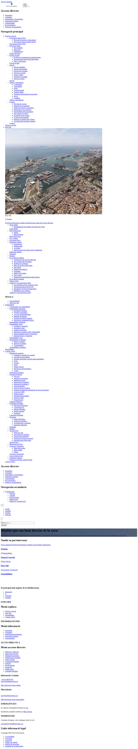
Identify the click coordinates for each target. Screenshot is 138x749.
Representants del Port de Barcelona (26, 59)
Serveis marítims (19, 67)
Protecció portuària (20, 421)
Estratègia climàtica (20, 311)
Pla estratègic (18, 48)
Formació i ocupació (21, 326)
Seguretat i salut (19, 328)
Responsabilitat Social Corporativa (25, 334)
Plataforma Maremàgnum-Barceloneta (27, 277)
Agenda (12, 495)
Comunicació (9, 492)
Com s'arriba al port (16, 456)
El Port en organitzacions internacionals (27, 57)
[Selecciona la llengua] (2, 505)
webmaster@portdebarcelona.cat (12, 724)
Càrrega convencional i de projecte (25, 94)
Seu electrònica (10, 25)
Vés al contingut (6, 2)
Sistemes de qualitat (20, 77)
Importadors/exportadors (13, 634)
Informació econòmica (21, 382)
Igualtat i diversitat (20, 330)
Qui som (17, 376)
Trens (16, 365)
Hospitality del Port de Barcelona (25, 289)
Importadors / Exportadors (14, 19)
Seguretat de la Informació (14, 746)
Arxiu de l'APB (19, 392)
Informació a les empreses (22, 110)
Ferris (16, 88)
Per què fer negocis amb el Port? (25, 42)
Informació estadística (21, 384)
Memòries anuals (19, 380)
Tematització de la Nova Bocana (25, 260)
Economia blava (14, 240)
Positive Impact (19, 411)
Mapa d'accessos (19, 448)
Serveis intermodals (20, 69)
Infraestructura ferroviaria (22, 440)
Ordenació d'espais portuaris (23, 438)
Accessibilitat (9, 736)
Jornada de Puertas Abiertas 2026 (20, 460)
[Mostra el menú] (28, 6)
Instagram (8, 592)
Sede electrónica (19, 386)
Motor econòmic (19, 342)
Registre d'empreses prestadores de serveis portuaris (31, 390)
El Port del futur (14, 46)
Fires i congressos (20, 61)
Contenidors (18, 84)
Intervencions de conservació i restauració (28, 250)
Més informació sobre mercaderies (12, 699)
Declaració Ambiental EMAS (24, 320)
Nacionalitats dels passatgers (23, 112)
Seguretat (12, 417)
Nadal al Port (13, 281)
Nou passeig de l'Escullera (23, 262)
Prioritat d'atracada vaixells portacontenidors (29, 359)
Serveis (11, 65)
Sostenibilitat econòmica (17, 340)
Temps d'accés (19, 367)
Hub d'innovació (15, 231)
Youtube (8, 598)
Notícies (12, 493)
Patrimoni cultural (15, 242)
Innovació (17, 50)
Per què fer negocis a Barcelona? (25, 40)
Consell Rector (19, 407)
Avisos (16, 371)
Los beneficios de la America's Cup (26, 285)
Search (3, 523)
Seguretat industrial (20, 425)
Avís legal (8, 738)
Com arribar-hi (14, 301)
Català (7, 509)
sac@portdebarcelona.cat (9, 696)
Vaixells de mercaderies (22, 357)
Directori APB (19, 398)
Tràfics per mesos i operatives (24, 108)
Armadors (8, 17)
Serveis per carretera (21, 71)
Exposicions (18, 244)
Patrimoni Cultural (15, 458)
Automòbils (18, 86)
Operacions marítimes (21, 436)
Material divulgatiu (20, 316)
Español (8, 511)
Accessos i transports (16, 446)
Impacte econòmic (20, 343)
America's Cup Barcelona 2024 (20, 283)
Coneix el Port (10, 351)
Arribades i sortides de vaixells (24, 355)
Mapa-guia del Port (16, 444)
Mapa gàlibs (18, 450)
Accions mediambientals (22, 314)
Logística (17, 98)
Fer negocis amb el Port (17, 38)
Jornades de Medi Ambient (23, 318)
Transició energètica (20, 312)
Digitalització (18, 52)
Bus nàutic (17, 267)
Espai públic (13, 225)
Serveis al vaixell (19, 73)
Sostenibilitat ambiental (17, 309)
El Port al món (14, 55)
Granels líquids (19, 90)
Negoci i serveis (10, 36)
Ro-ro (16, 96)
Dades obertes (18, 394)
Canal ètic (8, 667)
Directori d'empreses (21, 405)
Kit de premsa (14, 497)
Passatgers (8, 15)
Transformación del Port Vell (23, 287)
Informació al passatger (22, 106)
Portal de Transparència (13, 27)
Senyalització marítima (21, 435)
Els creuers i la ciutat (21, 114)
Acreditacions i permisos (22, 423)
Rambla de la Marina (21, 264)
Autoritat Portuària (15, 374)
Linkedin (8, 596)
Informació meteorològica (22, 369)
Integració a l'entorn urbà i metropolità (27, 332)
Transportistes (10, 23)
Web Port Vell (14, 303)
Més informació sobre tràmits (11, 685)
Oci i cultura (13, 238)
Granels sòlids (18, 92)
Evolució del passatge (21, 117)
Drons (16, 452)
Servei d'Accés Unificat (22, 388)
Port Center (18, 275)
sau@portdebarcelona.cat (9, 681)
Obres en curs (18, 433)
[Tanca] (2, 521)
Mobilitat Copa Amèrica (22, 291)
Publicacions (18, 246)
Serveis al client (19, 79)
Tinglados (17, 271)
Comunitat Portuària (16, 404)
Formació (12, 254)
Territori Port (13, 431)
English (7, 513)
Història (12, 256)
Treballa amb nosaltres (21, 396)
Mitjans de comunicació (17, 501)
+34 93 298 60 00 (7, 679)
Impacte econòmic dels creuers (24, 119)
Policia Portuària (19, 419)
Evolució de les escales (21, 115)
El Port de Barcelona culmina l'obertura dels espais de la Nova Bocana (29, 223)
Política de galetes (11, 742)
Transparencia (18, 400)
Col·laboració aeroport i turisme (24, 121)
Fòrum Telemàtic (19, 409)
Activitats (17, 248)
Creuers (12, 102)
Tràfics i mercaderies (16, 83)
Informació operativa (16, 353)
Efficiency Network (12, 652)
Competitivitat (18, 345)
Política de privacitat (12, 744)
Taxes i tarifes (18, 75)
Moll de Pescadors (20, 273)
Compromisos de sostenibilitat (19, 307)
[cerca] (25, 5)
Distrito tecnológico (20, 269)
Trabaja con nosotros (21, 378)
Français (8, 515)
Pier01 (16, 233)
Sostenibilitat (9, 305)
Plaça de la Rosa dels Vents (23, 265)
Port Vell (8, 127)
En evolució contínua (16, 258)
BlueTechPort (18, 234)
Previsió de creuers (20, 104)
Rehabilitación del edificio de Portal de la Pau (29, 227)
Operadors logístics (11, 21)
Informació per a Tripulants (23, 336)
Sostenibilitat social (16, 324)
